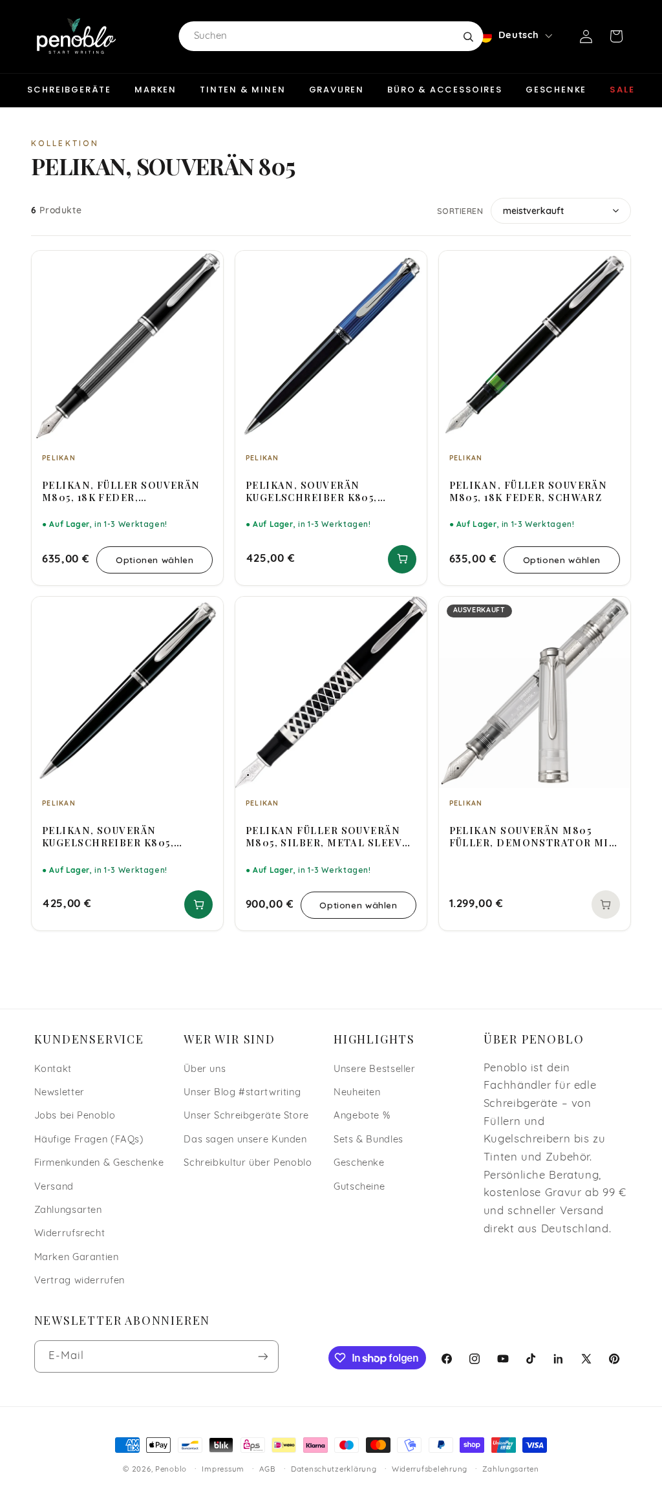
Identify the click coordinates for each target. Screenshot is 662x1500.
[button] (616, 36)
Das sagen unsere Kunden (245, 1140)
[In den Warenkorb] (402, 559)
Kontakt (53, 1070)
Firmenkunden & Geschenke (99, 1163)
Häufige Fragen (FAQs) (89, 1140)
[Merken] (205, 266)
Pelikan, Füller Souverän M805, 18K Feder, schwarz (528, 491)
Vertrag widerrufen (79, 1281)
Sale (622, 89)
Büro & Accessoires (444, 89)
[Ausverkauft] (606, 904)
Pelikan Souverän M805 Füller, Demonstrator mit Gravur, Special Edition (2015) (533, 836)
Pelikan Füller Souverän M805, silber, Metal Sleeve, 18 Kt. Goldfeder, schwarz (329, 836)
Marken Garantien (76, 1258)
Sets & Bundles (368, 1140)
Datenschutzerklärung (334, 1469)
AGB (267, 1469)
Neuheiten (357, 1093)
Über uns (205, 1070)
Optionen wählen (154, 559)
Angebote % (362, 1116)
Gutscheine (359, 1187)
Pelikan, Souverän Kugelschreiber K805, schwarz (108, 836)
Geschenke (556, 89)
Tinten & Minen (242, 89)
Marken (155, 89)
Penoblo (171, 1469)
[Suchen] (468, 36)
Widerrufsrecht (69, 1234)
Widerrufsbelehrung (429, 1469)
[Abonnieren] (262, 1356)
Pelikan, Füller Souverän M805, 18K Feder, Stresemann (121, 491)
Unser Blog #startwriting (242, 1093)
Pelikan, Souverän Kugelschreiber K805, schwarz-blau (312, 491)
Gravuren (337, 89)
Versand (54, 1187)
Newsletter (59, 1093)
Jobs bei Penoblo (75, 1116)
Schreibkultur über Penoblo (248, 1163)
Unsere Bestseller (375, 1070)
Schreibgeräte (69, 89)
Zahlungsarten (68, 1211)
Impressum (223, 1469)
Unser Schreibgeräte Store (246, 1116)
